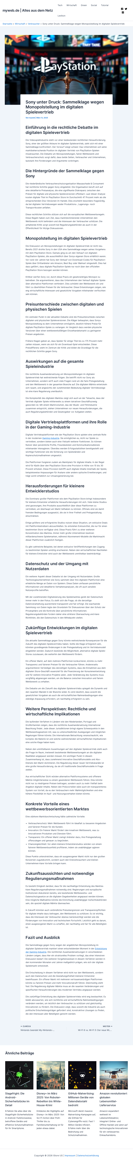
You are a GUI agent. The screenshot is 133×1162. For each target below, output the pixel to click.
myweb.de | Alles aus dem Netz (28, 10)
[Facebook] (122, 9)
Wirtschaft (71, 5)
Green (84, 5)
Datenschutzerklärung (88, 1155)
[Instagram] (123, 12)
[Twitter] (126, 9)
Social (94, 5)
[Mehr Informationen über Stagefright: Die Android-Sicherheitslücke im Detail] (19, 1075)
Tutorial (104, 5)
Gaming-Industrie (50, 438)
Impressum (70, 1155)
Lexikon (61, 15)
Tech (60, 5)
